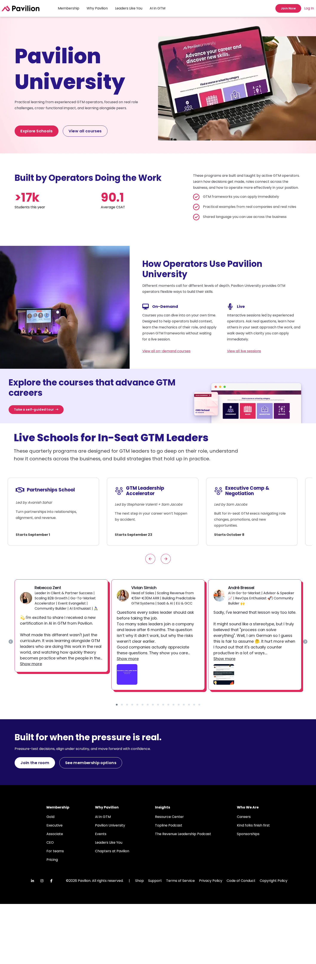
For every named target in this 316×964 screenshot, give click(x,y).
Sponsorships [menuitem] (248, 833)
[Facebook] (51, 881)
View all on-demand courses (166, 351)
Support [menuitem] (155, 880)
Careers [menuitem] (244, 816)
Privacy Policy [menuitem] (210, 880)
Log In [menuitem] (309, 8)
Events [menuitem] (100, 833)
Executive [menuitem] (54, 825)
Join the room (34, 762)
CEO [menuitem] (50, 842)
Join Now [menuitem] (288, 8)
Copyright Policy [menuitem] (273, 880)
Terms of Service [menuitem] (180, 880)
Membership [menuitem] (68, 8)
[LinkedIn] (32, 881)
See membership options (90, 762)
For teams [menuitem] (55, 851)
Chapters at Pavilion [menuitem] (112, 851)
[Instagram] (42, 881)
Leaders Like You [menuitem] (128, 8)
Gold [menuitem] (50, 816)
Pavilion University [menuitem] (110, 825)
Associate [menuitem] (54, 833)
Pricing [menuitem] (52, 859)
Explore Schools (36, 131)
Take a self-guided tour (34, 409)
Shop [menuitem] (139, 880)
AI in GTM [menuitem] (157, 8)
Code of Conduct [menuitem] (241, 880)
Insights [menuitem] (162, 807)
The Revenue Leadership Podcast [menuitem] (183, 833)
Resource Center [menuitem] (169, 816)
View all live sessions (244, 351)
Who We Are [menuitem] (248, 807)
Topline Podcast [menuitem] (168, 825)
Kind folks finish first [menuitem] (253, 825)
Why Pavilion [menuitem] (97, 8)
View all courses (85, 131)
